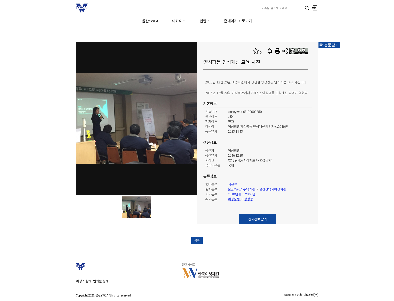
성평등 (248, 199)
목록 (197, 240)
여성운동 (234, 199)
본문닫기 (331, 45)
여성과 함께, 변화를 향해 (92, 280)
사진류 (232, 184)
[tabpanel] (136, 207)
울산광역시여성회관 (272, 189)
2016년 (250, 194)
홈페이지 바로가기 (238, 20)
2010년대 (235, 194)
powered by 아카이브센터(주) (301, 294)
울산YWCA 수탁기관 (242, 189)
